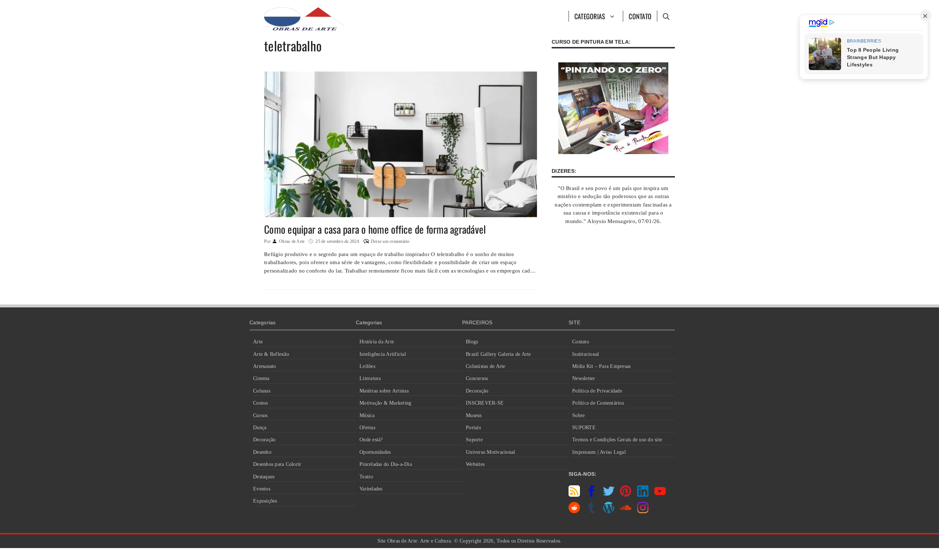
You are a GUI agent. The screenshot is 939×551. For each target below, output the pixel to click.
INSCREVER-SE (485, 403)
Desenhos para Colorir (277, 464)
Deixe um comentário (390, 241)
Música (367, 415)
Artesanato (264, 366)
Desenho (262, 452)
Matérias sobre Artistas (384, 391)
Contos (260, 403)
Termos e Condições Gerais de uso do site (617, 439)
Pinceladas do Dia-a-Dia (385, 464)
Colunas (261, 391)
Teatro (366, 476)
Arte (258, 341)
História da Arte (376, 341)
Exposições (265, 501)
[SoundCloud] (625, 511)
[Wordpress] (608, 511)
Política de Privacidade (597, 391)
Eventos (261, 489)
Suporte (474, 439)
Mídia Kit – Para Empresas (601, 366)
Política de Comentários (598, 403)
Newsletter (583, 378)
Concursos (477, 378)
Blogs (472, 341)
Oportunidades (375, 452)
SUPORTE (584, 427)
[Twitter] (608, 495)
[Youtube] (660, 495)
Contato (640, 16)
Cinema (261, 378)
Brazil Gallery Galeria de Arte (498, 354)
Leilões (367, 366)
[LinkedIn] (642, 495)
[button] (666, 16)
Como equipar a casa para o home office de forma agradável (375, 229)
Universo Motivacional (490, 452)
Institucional (585, 354)
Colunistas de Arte (485, 366)
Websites (475, 464)
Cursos (260, 415)
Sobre (578, 415)
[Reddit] (574, 511)
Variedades (371, 489)
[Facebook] (591, 495)
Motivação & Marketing (385, 403)
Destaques (263, 476)
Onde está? (371, 439)
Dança (259, 427)
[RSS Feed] (574, 495)
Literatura (370, 378)
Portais (473, 427)
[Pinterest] (625, 495)
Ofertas (367, 427)
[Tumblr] (591, 511)
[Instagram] (642, 511)
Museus (474, 415)
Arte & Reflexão (271, 354)
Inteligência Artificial (382, 354)
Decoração (264, 439)
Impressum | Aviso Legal (599, 452)
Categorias (590, 16)
